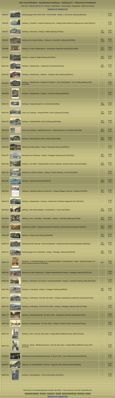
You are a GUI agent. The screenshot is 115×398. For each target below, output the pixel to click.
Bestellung (80, 393)
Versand (58, 393)
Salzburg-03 (63, 9)
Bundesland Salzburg (31, 393)
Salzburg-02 (52, 9)
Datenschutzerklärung (69, 393)
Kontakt (87, 393)
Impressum (50, 393)
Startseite (43, 393)
